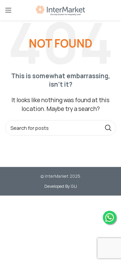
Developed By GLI (60, 186)
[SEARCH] (108, 128)
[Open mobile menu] (8, 10)
